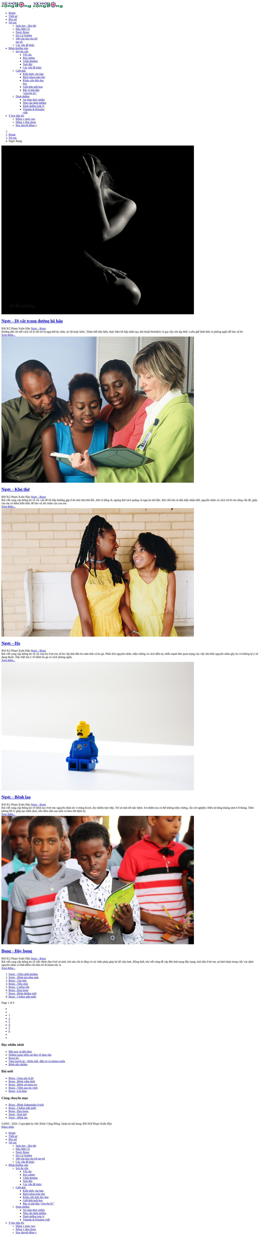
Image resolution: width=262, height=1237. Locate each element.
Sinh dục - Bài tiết (26, 25)
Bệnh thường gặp (18, 48)
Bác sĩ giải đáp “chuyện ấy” (31, 91)
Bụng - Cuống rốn (19, 987)
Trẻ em (12, 22)
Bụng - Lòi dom (18, 1091)
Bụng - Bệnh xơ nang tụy (23, 1084)
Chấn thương (30, 61)
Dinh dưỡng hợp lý (33, 106)
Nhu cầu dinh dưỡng (34, 102)
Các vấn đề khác (25, 45)
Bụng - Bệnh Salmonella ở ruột (26, 1104)
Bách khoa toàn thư (34, 77)
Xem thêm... (8, 334)
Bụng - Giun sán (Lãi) (21, 1078)
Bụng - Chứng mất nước (22, 996)
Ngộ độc (28, 64)
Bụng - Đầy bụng (16, 951)
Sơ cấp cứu (22, 51)
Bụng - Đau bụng (18, 990)
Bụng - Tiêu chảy (18, 983)
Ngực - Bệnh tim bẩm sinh (23, 977)
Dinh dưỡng (22, 96)
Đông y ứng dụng (26, 122)
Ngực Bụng (22, 32)
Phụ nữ (13, 19)
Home (12, 12)
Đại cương (29, 57)
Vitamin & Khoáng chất (36, 1219)
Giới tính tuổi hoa (33, 86)
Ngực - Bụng (38, 328)
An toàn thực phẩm (34, 99)
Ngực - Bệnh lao (16, 797)
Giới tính (21, 70)
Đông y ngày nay (25, 118)
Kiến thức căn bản (33, 73)
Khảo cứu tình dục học (36, 1197)
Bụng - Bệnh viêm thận (22, 1081)
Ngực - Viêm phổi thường (23, 974)
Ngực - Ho (10, 643)
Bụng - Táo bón (18, 980)
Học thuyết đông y (26, 125)
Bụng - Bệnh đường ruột (22, 993)
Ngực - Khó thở (15, 489)
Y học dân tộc (16, 115)
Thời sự (13, 16)
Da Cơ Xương (24, 35)
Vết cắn (27, 54)
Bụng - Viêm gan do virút (23, 1087)
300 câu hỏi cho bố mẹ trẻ (30, 1158)
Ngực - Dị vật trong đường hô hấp (32, 321)
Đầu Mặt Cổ (23, 29)
